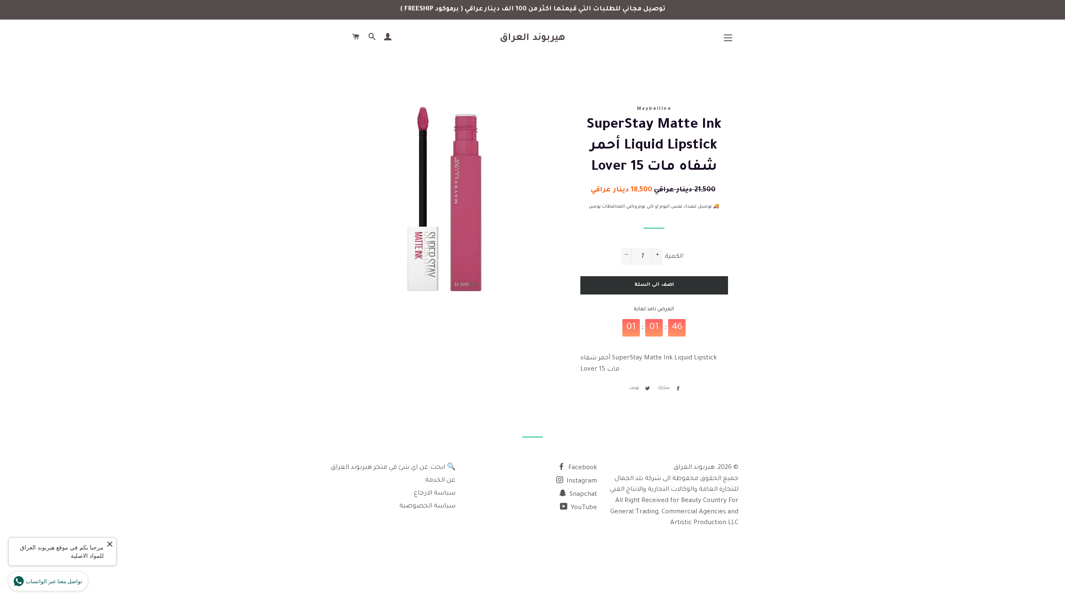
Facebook (582, 468)
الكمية (673, 256)
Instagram (581, 481)
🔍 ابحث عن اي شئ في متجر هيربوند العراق (393, 467)
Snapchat (582, 494)
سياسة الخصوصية (427, 506)
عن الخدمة (440, 480)
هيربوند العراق (533, 38)
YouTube (583, 508)
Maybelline (654, 108)
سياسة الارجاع (435, 493)
